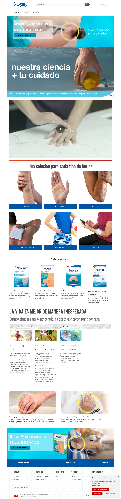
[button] (109, 493)
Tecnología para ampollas (42, 476)
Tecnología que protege (16, 417)
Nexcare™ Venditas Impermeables (19, 291)
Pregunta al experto (41, 479)
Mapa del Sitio (74, 482)
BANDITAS (26, 206)
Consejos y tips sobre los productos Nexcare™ (75, 417)
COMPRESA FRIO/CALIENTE (26, 247)
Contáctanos (105, 463)
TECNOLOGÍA (26, 12)
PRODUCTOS (16, 12)
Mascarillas (16, 479)
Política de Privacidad (31, 494)
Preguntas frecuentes (20, 448)
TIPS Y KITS (36, 12)
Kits (57, 479)
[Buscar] (87, 4)
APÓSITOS (95, 206)
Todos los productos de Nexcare (21, 487)
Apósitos (16, 484)
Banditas (16, 476)
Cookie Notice (96, 485)
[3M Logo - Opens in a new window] (21, 4)
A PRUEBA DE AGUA (60, 247)
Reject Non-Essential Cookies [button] (100, 489)
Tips (57, 476)
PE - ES (102, 5)
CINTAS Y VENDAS (60, 206)
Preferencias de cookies (43, 494)
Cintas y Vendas (18, 482)
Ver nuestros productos (25, 35)
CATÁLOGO (95, 247)
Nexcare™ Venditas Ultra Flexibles (45, 291)
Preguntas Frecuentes (23, 463)
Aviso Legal (22, 494)
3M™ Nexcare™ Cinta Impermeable (72, 291)
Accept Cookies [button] (97, 493)
